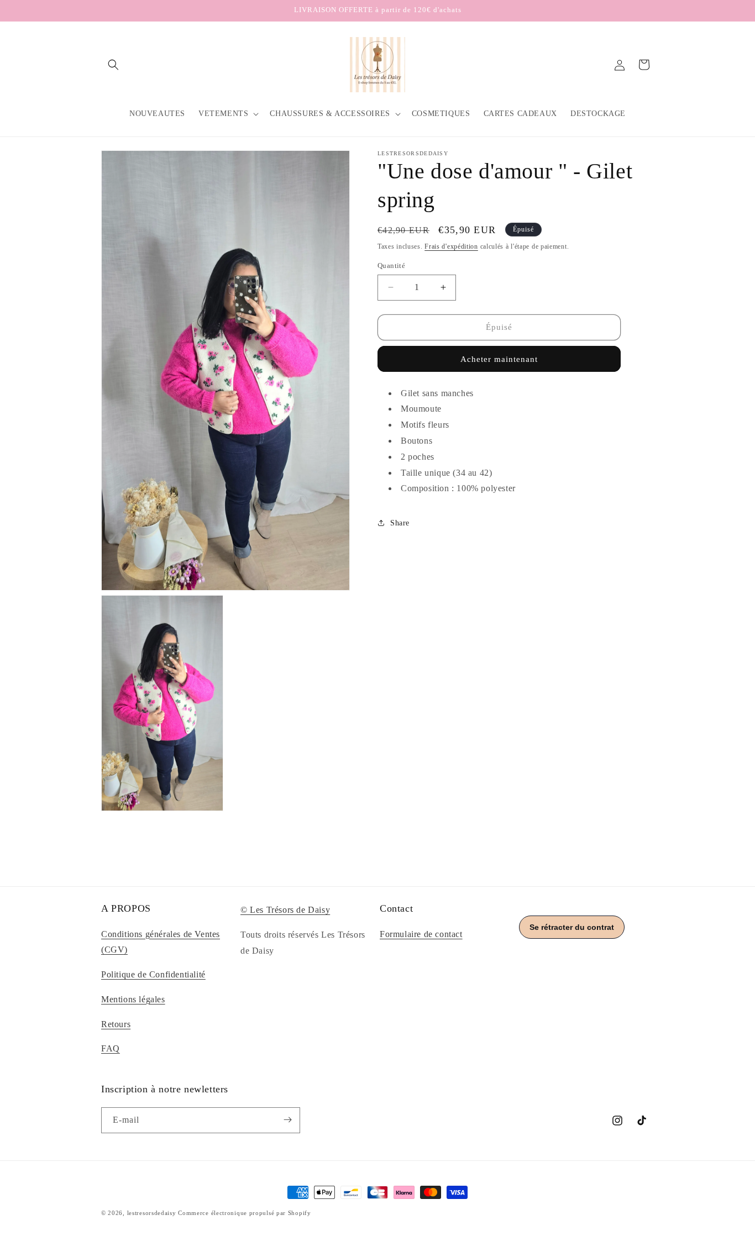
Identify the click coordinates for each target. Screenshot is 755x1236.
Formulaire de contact (421, 934)
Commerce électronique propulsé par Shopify (244, 1212)
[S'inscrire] (287, 1120)
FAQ (110, 1049)
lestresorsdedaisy (151, 1212)
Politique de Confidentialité (153, 974)
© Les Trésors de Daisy (285, 909)
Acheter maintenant (499, 359)
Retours (115, 1024)
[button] (113, 64)
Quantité (391, 265)
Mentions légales (133, 999)
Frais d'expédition (451, 246)
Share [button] (400, 523)
